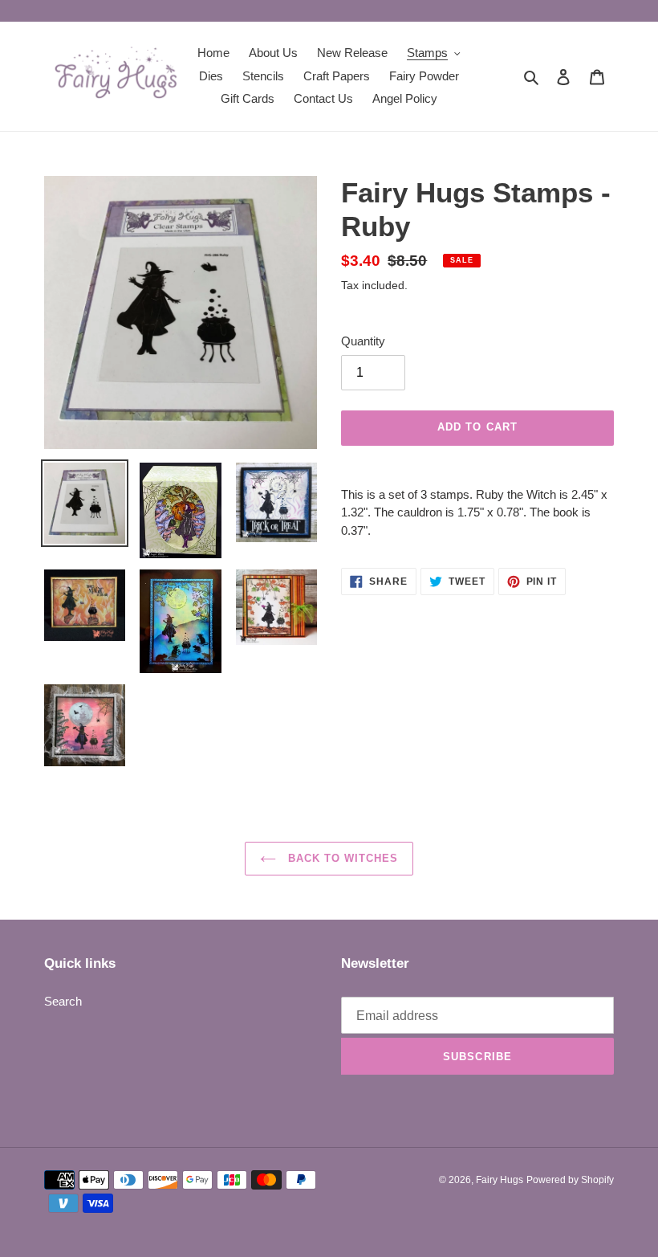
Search (63, 1001)
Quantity (363, 341)
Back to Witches (341, 858)
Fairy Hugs (499, 1180)
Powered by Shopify (570, 1180)
